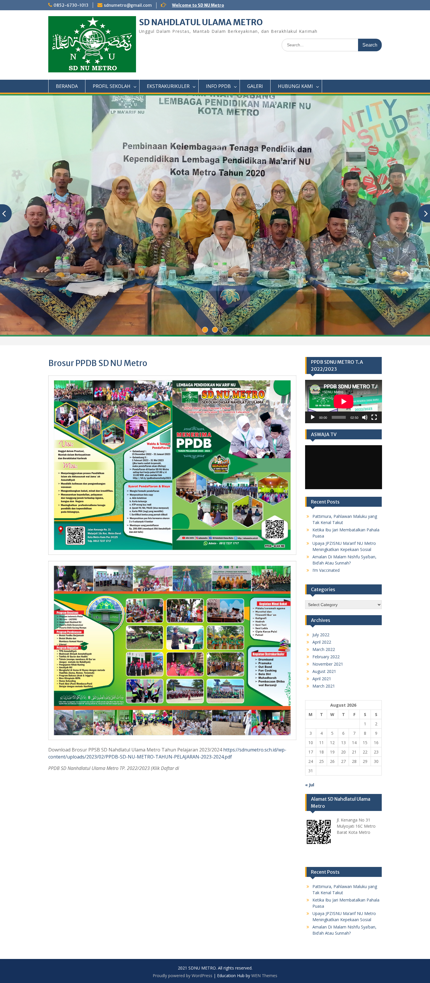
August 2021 (324, 671)
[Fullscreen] (374, 417)
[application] (343, 401)
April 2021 (321, 678)
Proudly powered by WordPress (182, 975)
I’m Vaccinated (326, 570)
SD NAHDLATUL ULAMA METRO (201, 22)
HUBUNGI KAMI (295, 86)
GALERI (255, 86)
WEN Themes (264, 975)
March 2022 (323, 649)
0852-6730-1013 (71, 5)
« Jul (309, 785)
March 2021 (323, 686)
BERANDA (67, 86)
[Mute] (365, 417)
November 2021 (327, 664)
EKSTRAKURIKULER (168, 86)
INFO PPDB (218, 86)
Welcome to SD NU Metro (198, 5)
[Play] (313, 417)
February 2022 (326, 656)
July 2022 (320, 634)
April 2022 (321, 642)
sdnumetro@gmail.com (128, 5)
